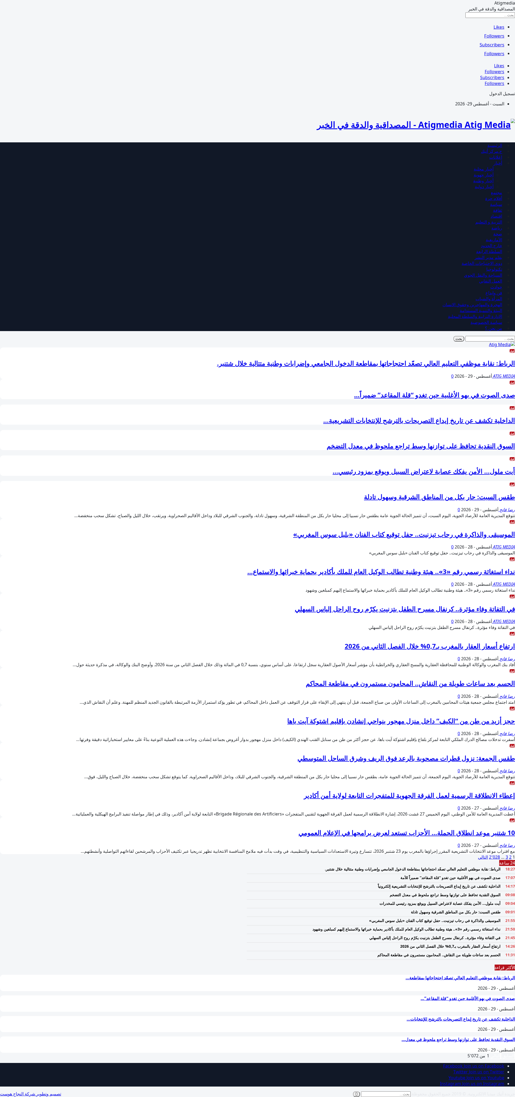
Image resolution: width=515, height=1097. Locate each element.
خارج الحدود (491, 246)
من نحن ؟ (493, 328)
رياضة (496, 228)
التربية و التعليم (488, 222)
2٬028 (494, 857)
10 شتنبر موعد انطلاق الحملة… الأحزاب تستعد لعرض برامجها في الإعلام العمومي (407, 832)
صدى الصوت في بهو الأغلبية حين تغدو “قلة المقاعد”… (468, 998)
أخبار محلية (484, 169)
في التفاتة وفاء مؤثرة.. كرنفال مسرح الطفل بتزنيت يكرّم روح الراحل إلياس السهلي (405, 608)
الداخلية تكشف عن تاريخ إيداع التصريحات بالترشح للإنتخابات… (461, 1019)
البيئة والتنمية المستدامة (481, 310)
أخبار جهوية (484, 175)
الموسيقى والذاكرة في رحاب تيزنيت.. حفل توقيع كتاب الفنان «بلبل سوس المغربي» (404, 534)
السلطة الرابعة (489, 251)
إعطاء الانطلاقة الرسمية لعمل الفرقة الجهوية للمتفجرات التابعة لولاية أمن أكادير (409, 795)
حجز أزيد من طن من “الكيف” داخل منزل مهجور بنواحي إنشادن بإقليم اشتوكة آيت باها (401, 720)
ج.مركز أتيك (491, 151)
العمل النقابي (490, 281)
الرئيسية (494, 145)
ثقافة (497, 210)
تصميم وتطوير (48, 1094)
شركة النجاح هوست (18, 1094)
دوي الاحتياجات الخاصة (482, 263)
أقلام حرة (493, 198)
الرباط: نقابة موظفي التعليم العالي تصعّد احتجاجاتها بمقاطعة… (460, 978)
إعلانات (495, 157)
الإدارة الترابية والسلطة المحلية (475, 316)
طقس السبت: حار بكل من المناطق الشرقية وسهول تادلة (439, 496)
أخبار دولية (484, 187)
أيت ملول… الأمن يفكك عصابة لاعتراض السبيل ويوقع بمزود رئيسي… (424, 471)
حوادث (496, 287)
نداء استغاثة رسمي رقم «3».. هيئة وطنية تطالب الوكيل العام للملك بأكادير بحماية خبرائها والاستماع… (381, 571)
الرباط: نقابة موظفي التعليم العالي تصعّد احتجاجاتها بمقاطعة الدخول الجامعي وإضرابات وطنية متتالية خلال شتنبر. (366, 363)
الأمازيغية (494, 240)
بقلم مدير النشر (488, 257)
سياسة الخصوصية (486, 322)
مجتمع (496, 192)
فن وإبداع (493, 293)
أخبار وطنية (483, 181)
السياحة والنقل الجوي (483, 275)
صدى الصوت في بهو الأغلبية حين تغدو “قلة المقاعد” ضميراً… (434, 394)
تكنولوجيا (494, 269)
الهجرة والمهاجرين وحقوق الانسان (472, 304)
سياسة (496, 204)
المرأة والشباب (489, 299)
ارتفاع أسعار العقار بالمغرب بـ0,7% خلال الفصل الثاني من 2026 (430, 646)
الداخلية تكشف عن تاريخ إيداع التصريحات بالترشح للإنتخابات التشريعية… (419, 420)
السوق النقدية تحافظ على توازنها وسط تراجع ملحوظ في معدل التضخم (421, 445)
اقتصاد (496, 216)
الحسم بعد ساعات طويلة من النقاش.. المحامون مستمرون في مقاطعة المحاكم (410, 683)
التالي (483, 857)
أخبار (498, 163)
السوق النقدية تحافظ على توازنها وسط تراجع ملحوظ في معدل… (458, 1039)
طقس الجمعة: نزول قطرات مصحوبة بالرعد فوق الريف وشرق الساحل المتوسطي (406, 758)
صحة (497, 234)
